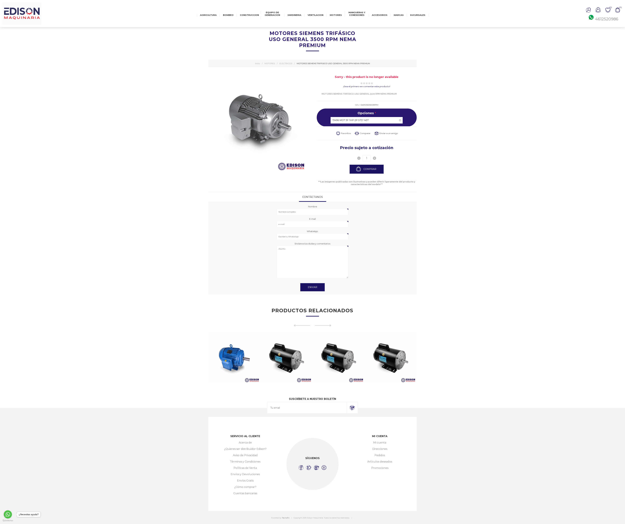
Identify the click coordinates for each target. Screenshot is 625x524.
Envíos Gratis (245, 480)
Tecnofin (286, 518)
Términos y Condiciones (245, 461)
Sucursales (417, 15)
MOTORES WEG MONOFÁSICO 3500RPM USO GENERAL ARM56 (234, 349)
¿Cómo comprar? (245, 487)
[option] (234, 357)
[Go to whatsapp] (8, 514)
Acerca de (245, 442)
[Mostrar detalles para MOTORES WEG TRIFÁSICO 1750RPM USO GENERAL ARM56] (286, 357)
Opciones (366, 113)
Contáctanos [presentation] (312, 197)
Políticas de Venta (245, 467)
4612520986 (606, 19)
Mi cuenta (379, 442)
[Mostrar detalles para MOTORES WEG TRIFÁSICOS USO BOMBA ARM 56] (391, 357)
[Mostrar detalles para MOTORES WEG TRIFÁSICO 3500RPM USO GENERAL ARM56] (338, 357)
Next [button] (323, 325)
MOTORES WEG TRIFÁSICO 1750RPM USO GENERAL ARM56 (286, 349)
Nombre (312, 206)
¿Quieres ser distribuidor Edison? (245, 448)
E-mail (312, 219)
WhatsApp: (312, 231)
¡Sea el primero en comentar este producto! (366, 86)
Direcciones (379, 448)
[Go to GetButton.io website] (8, 521)
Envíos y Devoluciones (245, 474)
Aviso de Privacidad (245, 455)
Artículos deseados (379, 461)
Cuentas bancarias (245, 493)
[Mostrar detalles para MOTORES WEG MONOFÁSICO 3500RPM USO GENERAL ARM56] (234, 357)
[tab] (312, 197)
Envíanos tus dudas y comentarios (312, 243)
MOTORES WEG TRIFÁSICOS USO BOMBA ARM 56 (390, 349)
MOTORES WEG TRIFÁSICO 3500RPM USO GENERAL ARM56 (338, 349)
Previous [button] (302, 325)
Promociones (379, 467)
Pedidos (380, 455)
